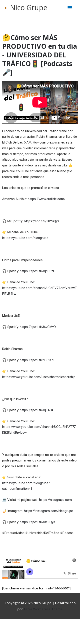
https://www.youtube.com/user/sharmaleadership (38, 377)
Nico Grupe (28, 7)
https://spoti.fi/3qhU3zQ (37, 271)
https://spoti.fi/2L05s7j (37, 360)
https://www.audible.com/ (46, 199)
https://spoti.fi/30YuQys (41, 221)
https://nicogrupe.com (55, 500)
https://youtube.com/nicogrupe (25, 238)
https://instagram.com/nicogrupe (48, 511)
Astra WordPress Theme (43, 609)
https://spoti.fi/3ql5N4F (37, 410)
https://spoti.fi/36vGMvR (38, 327)
